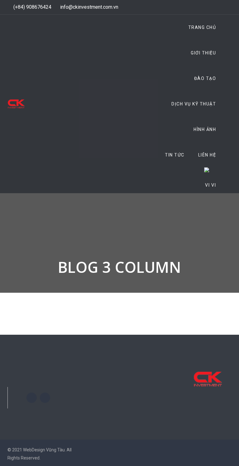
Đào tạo (205, 78)
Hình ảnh (205, 129)
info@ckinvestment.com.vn (89, 7)
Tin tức (175, 154)
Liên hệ (207, 154)
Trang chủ (202, 27)
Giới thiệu (203, 52)
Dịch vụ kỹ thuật (193, 103)
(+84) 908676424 (32, 7)
